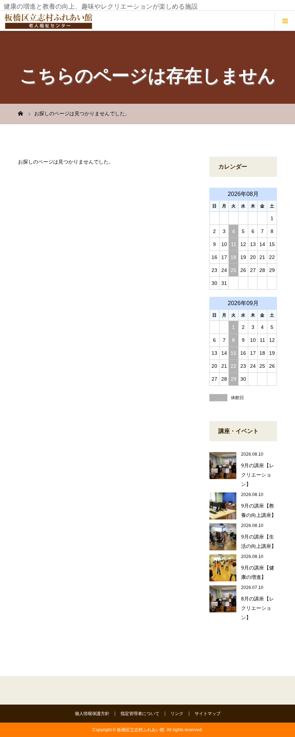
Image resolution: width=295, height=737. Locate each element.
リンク (177, 713)
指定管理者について (140, 713)
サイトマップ (208, 713)
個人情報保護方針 (92, 713)
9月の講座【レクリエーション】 (257, 474)
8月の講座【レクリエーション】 (257, 608)
